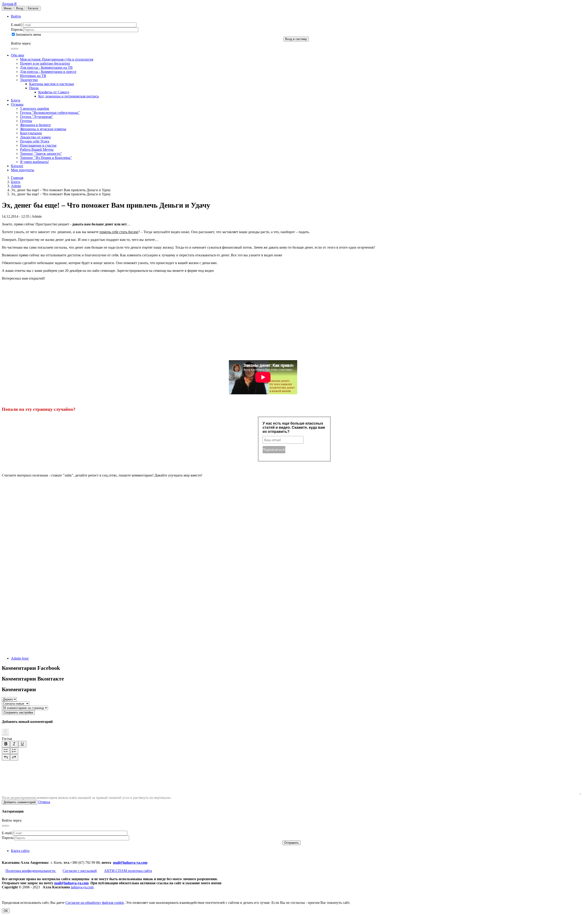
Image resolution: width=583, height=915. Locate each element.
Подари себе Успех (34, 141)
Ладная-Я (9, 4)
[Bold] (6, 744)
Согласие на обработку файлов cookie (94, 903)
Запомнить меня (28, 34)
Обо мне (17, 55)
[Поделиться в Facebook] (36, 545)
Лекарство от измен (35, 137)
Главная (17, 178)
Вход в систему (296, 39)
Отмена (44, 802)
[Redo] (14, 757)
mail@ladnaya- (124, 862)
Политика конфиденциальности (30, 871)
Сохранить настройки (18, 712)
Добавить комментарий (20, 802)
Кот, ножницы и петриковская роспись (68, 96)
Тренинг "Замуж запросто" (41, 153)
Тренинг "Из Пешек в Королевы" (46, 158)
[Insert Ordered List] (14, 750)
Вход (19, 8)
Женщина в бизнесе (35, 125)
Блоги (15, 100)
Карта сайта (20, 851)
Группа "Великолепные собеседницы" (50, 113)
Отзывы (17, 104)
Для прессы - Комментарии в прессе (48, 72)
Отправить (291, 842)
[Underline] (22, 744)
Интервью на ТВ (33, 76)
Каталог (33, 8)
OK (6, 910)
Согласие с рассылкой (80, 871)
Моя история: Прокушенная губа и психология (56, 59)
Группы (26, 121)
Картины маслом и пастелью (51, 84)
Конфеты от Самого (53, 92)
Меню (8, 8)
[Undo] (6, 757)
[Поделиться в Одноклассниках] (36, 615)
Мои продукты (22, 170)
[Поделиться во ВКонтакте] (36, 510)
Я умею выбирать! (34, 162)
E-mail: (16, 25)
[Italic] (14, 744)
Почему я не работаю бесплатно (45, 63)
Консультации (31, 133)
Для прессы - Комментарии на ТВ (46, 67)
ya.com (141, 862)
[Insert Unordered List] (6, 750)
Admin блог (20, 658)
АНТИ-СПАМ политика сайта (128, 871)
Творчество (29, 80)
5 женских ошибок (34, 108)
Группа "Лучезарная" (36, 117)
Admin (16, 186)
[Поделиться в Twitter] (36, 650)
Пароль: (17, 29)
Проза (33, 88)
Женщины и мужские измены (43, 129)
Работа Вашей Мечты (37, 149)
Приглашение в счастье (38, 145)
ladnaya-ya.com (82, 887)
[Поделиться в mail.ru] (36, 580)
